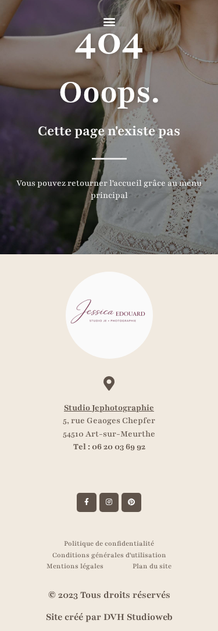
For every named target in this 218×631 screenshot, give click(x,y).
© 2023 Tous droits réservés (109, 595)
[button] (109, 21)
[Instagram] (109, 503)
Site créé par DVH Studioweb (109, 617)
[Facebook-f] (87, 503)
